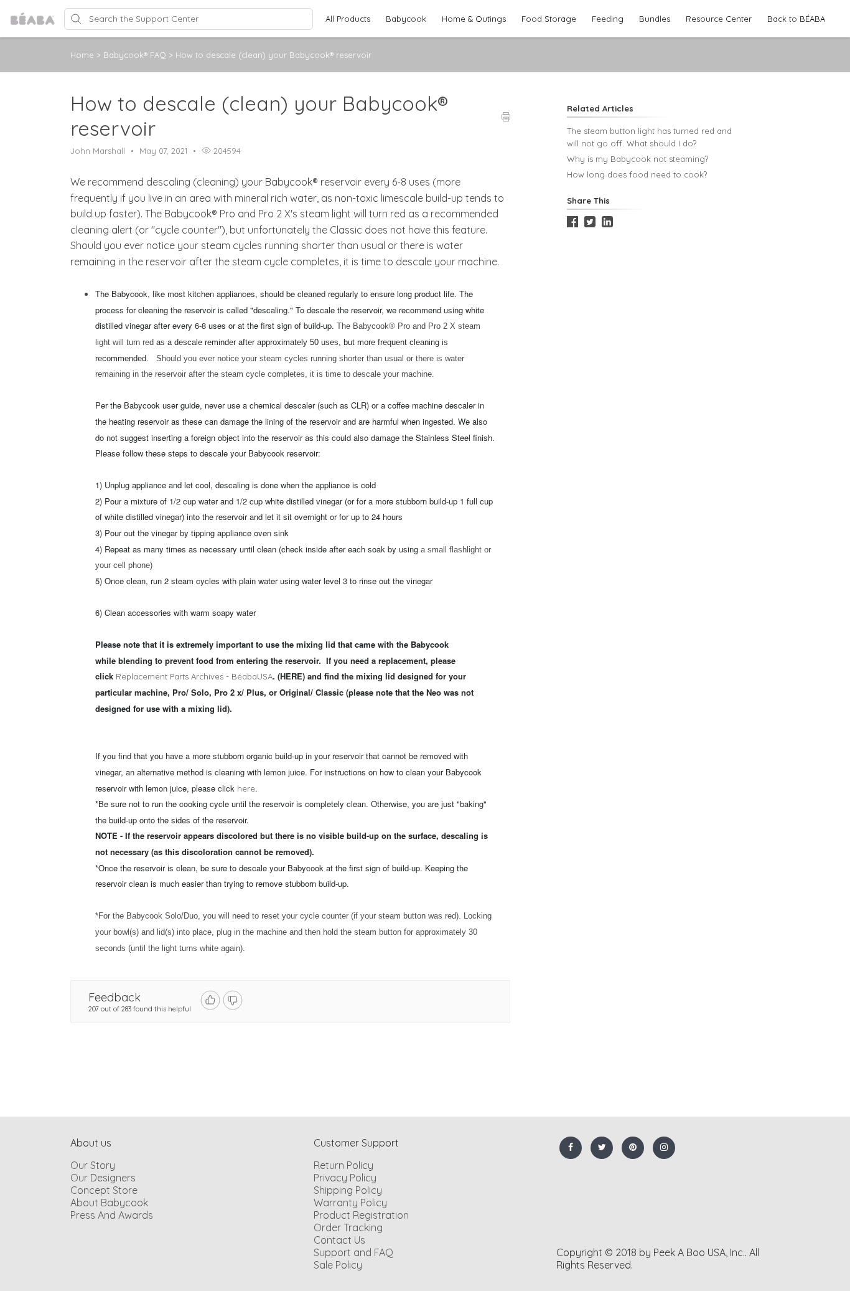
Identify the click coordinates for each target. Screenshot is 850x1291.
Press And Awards (111, 1215)
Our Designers (103, 1177)
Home (82, 55)
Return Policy (343, 1165)
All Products (347, 19)
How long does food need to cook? (637, 174)
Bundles (654, 19)
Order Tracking (348, 1227)
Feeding (607, 19)
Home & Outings (474, 19)
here (246, 788)
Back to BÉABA (796, 19)
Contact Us (339, 1240)
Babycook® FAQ (136, 55)
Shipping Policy (348, 1190)
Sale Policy (338, 1265)
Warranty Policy (350, 1202)
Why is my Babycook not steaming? (637, 159)
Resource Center (719, 19)
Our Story (92, 1165)
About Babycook (109, 1202)
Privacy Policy (345, 1177)
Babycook (406, 19)
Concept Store (104, 1190)
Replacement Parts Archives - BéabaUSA (194, 676)
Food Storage (548, 19)
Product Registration (361, 1215)
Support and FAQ (353, 1252)
